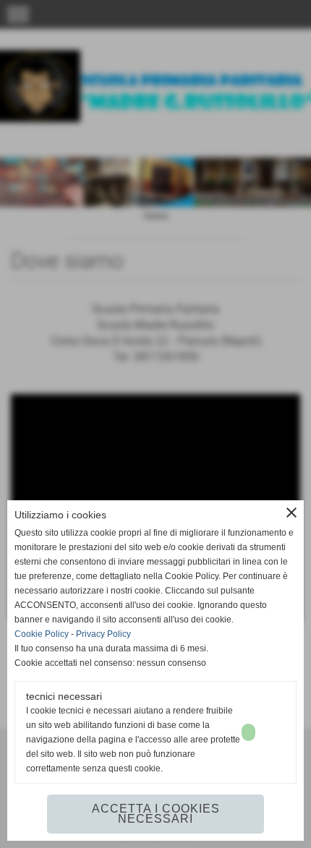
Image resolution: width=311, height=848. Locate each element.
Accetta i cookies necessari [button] (156, 813)
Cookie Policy (41, 634)
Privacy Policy (103, 634)
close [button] (291, 512)
